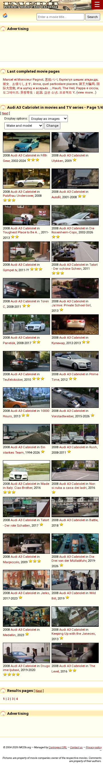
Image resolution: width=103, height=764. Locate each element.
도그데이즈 (11, 92)
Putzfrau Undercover (18, 196)
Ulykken (57, 161)
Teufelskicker (13, 380)
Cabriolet (29, 155)
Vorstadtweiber (63, 416)
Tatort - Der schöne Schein (75, 267)
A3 (20, 155)
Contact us (76, 747)
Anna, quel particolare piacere (55, 84)
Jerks (45, 593)
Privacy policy (94, 747)
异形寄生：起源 (31, 92)
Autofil (56, 197)
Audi (14, 155)
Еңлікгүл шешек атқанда (78, 80)
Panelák (9, 343)
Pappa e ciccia (87, 88)
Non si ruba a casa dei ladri (73, 486)
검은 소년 (51, 92)
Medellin (9, 635)
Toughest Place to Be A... (21, 232)
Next (5, 113)
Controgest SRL (58, 747)
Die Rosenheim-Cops (73, 230)
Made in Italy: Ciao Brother (26, 486)
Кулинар (58, 343)
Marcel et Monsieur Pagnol (23, 80)
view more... (86, 92)
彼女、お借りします (17, 84)
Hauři (56, 88)
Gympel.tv (10, 270)
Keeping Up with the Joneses (73, 634)
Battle (93, 520)
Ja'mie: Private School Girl (71, 305)
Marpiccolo (11, 562)
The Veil (68, 88)
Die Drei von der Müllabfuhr (73, 559)
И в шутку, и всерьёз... (34, 88)
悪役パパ (51, 80)
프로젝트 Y (67, 92)
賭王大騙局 (87, 84)
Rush (93, 447)
